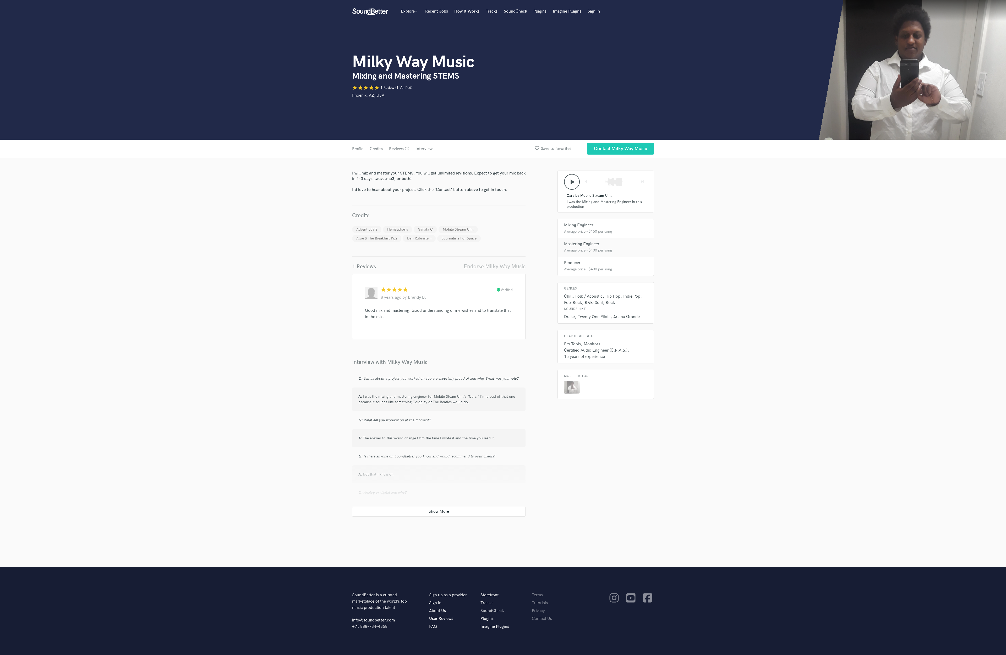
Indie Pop (631, 296)
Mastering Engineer (581, 244)
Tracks (491, 11)
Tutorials (540, 603)
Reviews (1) (399, 148)
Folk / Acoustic (589, 296)
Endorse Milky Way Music (495, 266)
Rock (610, 302)
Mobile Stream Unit (458, 229)
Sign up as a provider (448, 595)
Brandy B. (417, 297)
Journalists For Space (459, 238)
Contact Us (542, 618)
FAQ (433, 626)
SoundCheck (515, 11)
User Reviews (441, 618)
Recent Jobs (436, 11)
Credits (376, 148)
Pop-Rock (573, 302)
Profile (357, 148)
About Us (437, 610)
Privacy (538, 610)
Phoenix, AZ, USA (368, 95)
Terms (537, 595)
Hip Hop (612, 296)
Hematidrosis (397, 229)
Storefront (489, 595)
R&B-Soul (594, 302)
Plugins (539, 11)
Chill (568, 296)
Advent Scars (366, 229)
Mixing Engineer (578, 225)
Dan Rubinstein (419, 238)
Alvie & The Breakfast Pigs (376, 238)
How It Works (466, 11)
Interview (424, 148)
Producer (572, 262)
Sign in (594, 11)
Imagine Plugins (567, 11)
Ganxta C (425, 229)
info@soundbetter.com (373, 620)
